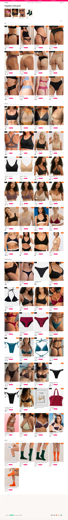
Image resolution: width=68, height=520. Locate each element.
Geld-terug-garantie (31, 503)
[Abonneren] (61, 502)
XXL (44, 174)
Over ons (40, 2)
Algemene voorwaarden (48, 518)
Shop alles (29, 2)
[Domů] (6, 2)
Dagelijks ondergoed (18, 505)
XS (37, 174)
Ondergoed (36, 2)
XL (14, 94)
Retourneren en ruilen (31, 501)
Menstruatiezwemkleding (19, 501)
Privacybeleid (54, 518)
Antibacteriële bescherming (42, 505)
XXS (7, 94)
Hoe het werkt (40, 503)
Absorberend (32, 2)
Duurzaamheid (40, 501)
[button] (63, 2)
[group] (7, 14)
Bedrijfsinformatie (59, 518)
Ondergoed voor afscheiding (20, 503)
